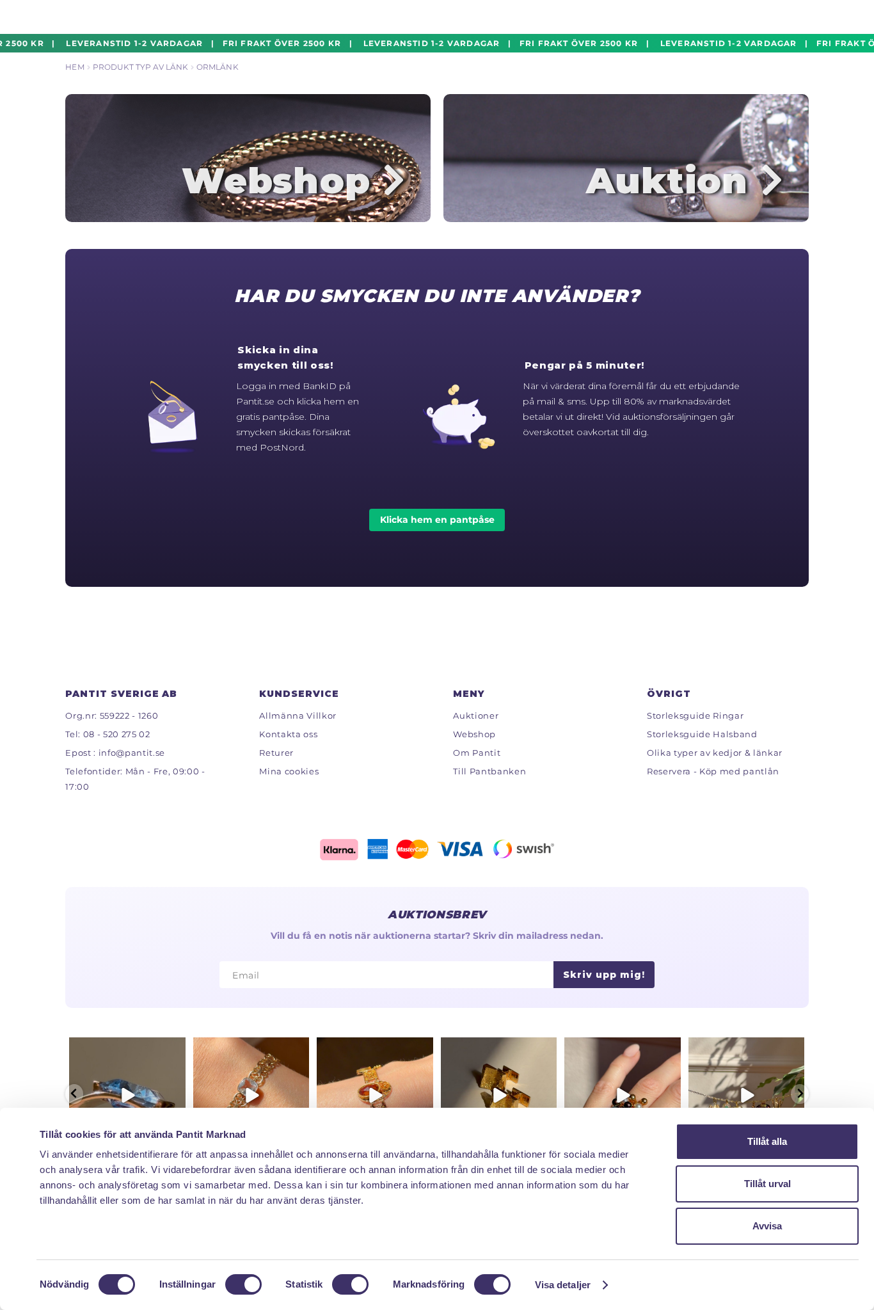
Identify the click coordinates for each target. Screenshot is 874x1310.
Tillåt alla (767, 1141)
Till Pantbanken (489, 771)
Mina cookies (289, 771)
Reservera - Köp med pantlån (713, 771)
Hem (74, 67)
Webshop (474, 734)
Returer (276, 752)
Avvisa (767, 1225)
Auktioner (475, 715)
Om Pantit (476, 752)
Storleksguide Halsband (702, 734)
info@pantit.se (132, 752)
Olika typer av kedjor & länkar (715, 752)
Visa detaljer (563, 1284)
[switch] (243, 1284)
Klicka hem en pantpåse (437, 519)
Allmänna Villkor (298, 715)
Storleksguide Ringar (695, 715)
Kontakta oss (288, 734)
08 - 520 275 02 (116, 734)
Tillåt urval (767, 1183)
